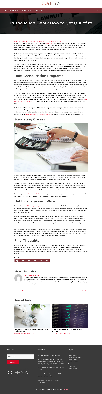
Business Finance (19, 41)
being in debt (49, 43)
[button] (98, 10)
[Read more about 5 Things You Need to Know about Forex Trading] (70, 316)
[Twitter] (23, 260)
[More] (47, 260)
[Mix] (41, 260)
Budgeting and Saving (74, 357)
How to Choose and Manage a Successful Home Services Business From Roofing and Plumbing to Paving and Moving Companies (50, 362)
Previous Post (18, 291)
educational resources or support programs (38, 114)
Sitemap (65, 389)
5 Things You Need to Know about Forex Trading (67, 330)
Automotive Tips (73, 355)
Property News (72, 368)
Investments (71, 366)
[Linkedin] (29, 260)
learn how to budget (34, 194)
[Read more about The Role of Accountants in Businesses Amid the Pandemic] (32, 316)
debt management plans (34, 206)
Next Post (85, 291)
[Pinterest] (35, 260)
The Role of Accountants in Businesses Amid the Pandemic (31, 330)
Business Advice (72, 360)
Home (69, 364)
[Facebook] (17, 260)
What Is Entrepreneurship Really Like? (48, 355)
